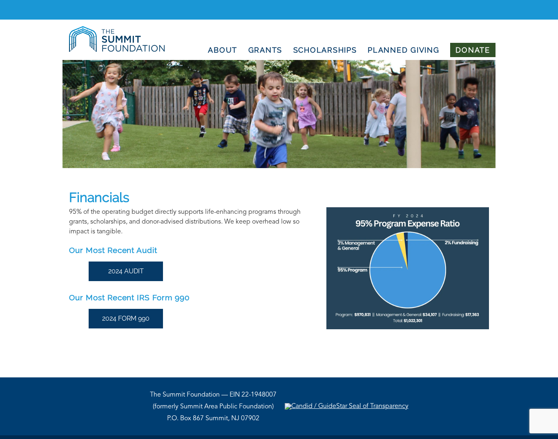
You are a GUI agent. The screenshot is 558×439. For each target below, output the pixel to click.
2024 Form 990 (126, 318)
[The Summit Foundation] (113, 50)
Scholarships (325, 50)
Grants (265, 50)
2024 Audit (126, 271)
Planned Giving (404, 50)
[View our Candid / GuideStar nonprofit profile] (346, 406)
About (222, 50)
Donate (472, 50)
